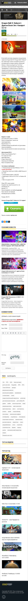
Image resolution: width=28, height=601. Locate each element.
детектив (22, 398)
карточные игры (7, 408)
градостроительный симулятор (11, 398)
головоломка (6, 395)
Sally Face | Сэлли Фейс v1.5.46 (11, 504)
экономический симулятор (14, 430)
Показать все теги (7, 435)
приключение (18, 419)
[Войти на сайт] (2, 10)
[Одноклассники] (5, 222)
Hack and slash (17, 382)
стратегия (19, 424)
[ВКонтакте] (2, 222)
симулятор (15, 422)
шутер (4, 430)
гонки (12, 395)
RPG (19, 385)
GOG (11, 382)
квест (14, 408)
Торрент (11, 202)
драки (4, 403)
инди (24, 403)
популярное (22, 416)
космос (4, 411)
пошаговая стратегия (8, 419)
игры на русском (16, 403)
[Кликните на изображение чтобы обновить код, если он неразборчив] (15, 359)
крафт (9, 411)
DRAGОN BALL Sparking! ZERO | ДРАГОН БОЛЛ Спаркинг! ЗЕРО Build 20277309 (13, 245)
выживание (18, 392)
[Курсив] (5, 333)
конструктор (20, 408)
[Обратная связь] (11, 10)
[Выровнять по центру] (13, 333)
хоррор (19, 427)
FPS (7, 382)
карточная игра (17, 406)
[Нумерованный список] (21, 333)
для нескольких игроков (9, 400)
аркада (14, 387)
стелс (13, 424)
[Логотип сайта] (6, 3)
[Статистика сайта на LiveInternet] (5, 588)
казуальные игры (7, 406)
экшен (4, 432)
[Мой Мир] (7, 222)
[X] (9, 222)
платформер (6, 416)
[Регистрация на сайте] (7, 10)
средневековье (7, 424)
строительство (6, 427)
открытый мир (16, 411)
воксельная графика (8, 392)
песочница (5, 414)
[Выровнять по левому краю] (11, 333)
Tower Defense (6, 387)
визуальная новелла (8, 390)
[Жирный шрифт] (3, 333)
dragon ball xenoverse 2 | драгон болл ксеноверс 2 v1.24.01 (13, 271)
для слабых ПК (20, 400)
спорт (21, 422)
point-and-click (6, 385)
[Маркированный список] (18, 333)
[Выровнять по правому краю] (15, 333)
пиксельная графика (15, 414)
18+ (3, 382)
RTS (23, 385)
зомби (9, 403)
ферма (13, 427)
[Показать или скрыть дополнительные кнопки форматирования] (24, 333)
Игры (4, 31)
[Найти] (26, 10)
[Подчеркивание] (8, 333)
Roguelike (14, 385)
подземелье (14, 416)
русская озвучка (7, 422)
